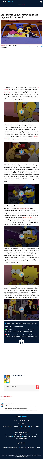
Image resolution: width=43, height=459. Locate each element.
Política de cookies (34, 434)
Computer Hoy (23, 447)
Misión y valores (26, 436)
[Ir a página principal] (8, 1)
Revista (37, 426)
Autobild (5, 447)
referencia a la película (23, 208)
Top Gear (38, 447)
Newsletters (18, 428)
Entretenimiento (17, 426)
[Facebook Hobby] (14, 420)
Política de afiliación (17, 436)
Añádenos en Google (34, 46)
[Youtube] (28, 420)
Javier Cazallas (4, 47)
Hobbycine (21, 5)
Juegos (4, 426)
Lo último (32, 426)
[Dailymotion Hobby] (24, 420)
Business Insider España (13, 447)
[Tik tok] (20, 420)
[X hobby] (16, 420)
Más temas (25, 428)
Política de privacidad (23, 434)
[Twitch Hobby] (18, 420)
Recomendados (25, 426)
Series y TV (3, 399)
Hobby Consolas (31, 447)
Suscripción (34, 436)
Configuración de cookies (21, 438)
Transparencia (9, 436)
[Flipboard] (26, 420)
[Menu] (1, 1)
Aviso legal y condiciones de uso (11, 434)
